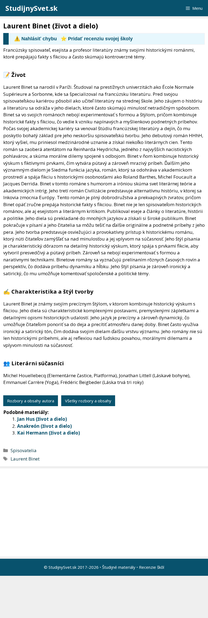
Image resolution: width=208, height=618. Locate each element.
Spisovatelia (24, 450)
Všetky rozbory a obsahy (88, 400)
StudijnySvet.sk (31, 8)
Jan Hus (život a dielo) (42, 419)
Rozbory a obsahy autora (30, 400)
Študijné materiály (118, 567)
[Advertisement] (105, 512)
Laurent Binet (25, 459)
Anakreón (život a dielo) (44, 426)
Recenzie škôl (151, 567)
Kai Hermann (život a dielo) (48, 433)
